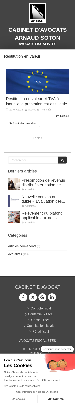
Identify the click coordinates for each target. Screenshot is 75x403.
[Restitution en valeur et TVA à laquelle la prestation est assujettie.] (37, 81)
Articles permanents (22, 246)
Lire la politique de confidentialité (22, 386)
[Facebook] (23, 297)
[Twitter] (33, 297)
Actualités (15, 254)
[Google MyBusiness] (42, 297)
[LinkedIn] (52, 297)
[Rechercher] (62, 160)
